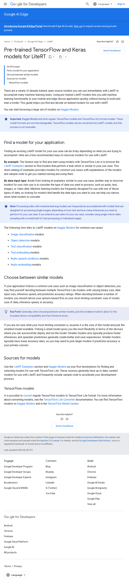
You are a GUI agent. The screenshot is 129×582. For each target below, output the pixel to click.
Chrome (91, 472)
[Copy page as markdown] (61, 57)
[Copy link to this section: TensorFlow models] (37, 389)
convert (27, 395)
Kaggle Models (70, 109)
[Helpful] (117, 41)
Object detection (20, 240)
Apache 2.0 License (49, 440)
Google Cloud (94, 493)
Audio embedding (21, 264)
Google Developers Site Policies (94, 440)
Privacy (18, 566)
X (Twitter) (51, 488)
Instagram (51, 477)
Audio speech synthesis (25, 258)
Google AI (9, 547)
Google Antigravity (97, 488)
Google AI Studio (96, 482)
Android (91, 466)
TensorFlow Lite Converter (59, 399)
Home (7, 41)
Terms (7, 566)
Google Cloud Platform (16, 541)
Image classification (22, 234)
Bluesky (50, 472)
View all (91, 504)
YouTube (50, 493)
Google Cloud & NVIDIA (16, 488)
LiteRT (50, 41)
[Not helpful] (122, 41)
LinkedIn (50, 482)
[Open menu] (5, 4)
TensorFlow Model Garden (63, 403)
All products (10, 552)
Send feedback (112, 50)
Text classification (21, 246)
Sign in (121, 4)
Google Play (93, 498)
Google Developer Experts (17, 477)
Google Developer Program (18, 466)
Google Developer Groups (17, 472)
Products (18, 41)
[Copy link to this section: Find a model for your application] (67, 143)
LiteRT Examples (14, 166)
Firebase (91, 477)
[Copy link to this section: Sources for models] (43, 358)
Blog (48, 466)
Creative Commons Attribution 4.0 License (95, 437)
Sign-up (78, 26)
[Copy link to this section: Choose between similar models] (66, 278)
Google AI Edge (16, 14)
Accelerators (11, 482)
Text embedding (20, 252)
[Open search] (87, 4)
